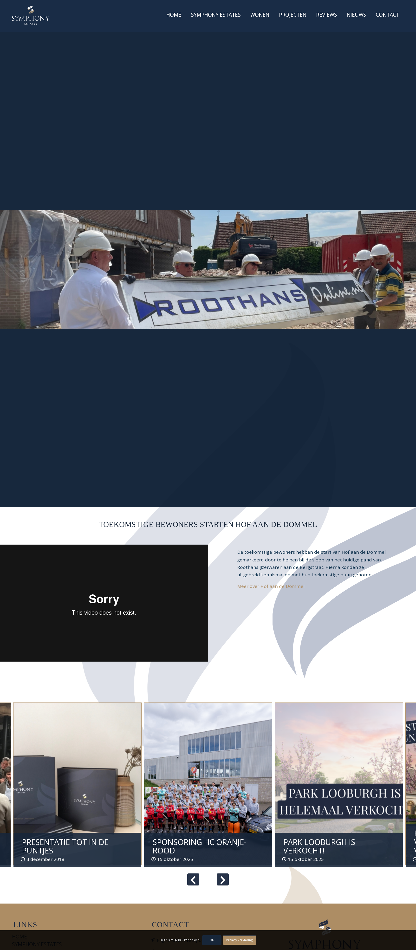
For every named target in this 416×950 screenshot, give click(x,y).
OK (212, 940)
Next (223, 879)
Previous (193, 879)
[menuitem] (174, 16)
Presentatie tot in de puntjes (65, 846)
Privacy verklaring (239, 940)
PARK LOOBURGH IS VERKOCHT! (319, 846)
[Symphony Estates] (31, 15)
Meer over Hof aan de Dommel (271, 586)
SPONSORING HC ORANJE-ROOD (199, 846)
